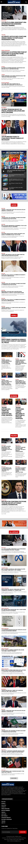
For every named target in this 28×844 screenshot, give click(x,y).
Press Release (5, 50)
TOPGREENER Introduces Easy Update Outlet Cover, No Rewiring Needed (13, 630)
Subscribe (22, 832)
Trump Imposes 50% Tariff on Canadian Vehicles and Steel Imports (6, 411)
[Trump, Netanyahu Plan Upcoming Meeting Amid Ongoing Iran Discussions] (14, 246)
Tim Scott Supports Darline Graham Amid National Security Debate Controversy (20, 449)
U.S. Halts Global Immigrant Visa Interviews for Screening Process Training (13, 24)
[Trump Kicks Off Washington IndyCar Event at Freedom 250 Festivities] (14, 722)
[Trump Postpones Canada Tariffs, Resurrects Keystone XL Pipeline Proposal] (21, 402)
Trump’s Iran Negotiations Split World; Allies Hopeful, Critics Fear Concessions (6, 382)
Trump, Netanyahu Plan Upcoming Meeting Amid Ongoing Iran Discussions (12, 255)
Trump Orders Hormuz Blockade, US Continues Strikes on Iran (6, 362)
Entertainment (5, 82)
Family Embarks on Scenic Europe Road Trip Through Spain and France (13, 76)
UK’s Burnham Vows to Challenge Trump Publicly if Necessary (12, 138)
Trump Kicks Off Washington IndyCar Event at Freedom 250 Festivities (13, 218)
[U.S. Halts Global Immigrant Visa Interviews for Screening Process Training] (14, 13)
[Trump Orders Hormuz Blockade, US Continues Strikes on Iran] (7, 354)
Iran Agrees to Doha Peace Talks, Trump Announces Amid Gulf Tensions (20, 382)
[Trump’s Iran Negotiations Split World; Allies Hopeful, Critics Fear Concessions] (7, 375)
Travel (3, 34)
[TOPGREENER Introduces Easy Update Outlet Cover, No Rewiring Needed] (14, 621)
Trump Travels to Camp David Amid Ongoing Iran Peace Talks (13, 308)
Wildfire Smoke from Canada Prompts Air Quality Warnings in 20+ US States (13, 234)
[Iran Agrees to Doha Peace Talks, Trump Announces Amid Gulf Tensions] (21, 375)
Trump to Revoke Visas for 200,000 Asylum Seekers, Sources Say (13, 210)
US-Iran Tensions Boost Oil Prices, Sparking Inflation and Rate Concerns (13, 110)
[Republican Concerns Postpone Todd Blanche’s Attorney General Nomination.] (14, 489)
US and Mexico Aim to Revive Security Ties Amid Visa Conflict (6, 469)
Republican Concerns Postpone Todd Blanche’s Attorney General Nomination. (13, 503)
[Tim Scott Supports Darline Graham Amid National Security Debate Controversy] (21, 440)
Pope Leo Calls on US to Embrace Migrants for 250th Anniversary (13, 275)
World (3, 66)
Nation (3, 208)
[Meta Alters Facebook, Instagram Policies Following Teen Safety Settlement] (14, 560)
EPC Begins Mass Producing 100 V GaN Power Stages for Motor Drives (13, 610)
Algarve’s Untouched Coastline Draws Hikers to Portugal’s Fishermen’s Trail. (13, 38)
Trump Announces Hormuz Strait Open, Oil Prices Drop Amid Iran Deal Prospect (21, 362)
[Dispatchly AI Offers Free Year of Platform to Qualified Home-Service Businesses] (14, 661)
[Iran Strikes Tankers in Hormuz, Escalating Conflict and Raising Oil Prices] (14, 327)
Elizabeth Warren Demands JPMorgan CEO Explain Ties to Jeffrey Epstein (13, 68)
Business (3, 107)
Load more (13, 778)
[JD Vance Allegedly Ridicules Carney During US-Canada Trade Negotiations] (21, 462)
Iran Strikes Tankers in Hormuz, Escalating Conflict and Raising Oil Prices (13, 341)
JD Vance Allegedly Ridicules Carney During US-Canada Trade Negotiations (20, 470)
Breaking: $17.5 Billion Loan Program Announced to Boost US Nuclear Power (12, 292)
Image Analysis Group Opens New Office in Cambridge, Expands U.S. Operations (12, 590)
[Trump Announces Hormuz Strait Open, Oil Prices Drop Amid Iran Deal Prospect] (21, 354)
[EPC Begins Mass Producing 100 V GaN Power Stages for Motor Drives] (14, 600)
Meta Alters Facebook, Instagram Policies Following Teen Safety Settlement (13, 569)
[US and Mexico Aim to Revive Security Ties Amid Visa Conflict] (7, 462)
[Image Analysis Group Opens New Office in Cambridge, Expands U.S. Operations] (14, 580)
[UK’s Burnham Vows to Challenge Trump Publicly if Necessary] (14, 127)
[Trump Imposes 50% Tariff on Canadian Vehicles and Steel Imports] (7, 402)
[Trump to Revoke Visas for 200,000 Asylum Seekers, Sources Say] (14, 702)
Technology (4, 567)
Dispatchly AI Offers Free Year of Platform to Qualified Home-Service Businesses (14, 53)
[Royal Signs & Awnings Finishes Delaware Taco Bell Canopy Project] (14, 641)
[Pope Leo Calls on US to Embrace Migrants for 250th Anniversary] (14, 266)
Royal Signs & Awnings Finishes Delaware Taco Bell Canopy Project (12, 650)
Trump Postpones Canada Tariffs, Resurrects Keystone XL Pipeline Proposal (20, 413)
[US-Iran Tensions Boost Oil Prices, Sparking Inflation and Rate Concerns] (14, 100)
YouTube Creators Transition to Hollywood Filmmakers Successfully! (11, 84)
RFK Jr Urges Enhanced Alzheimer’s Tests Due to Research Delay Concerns (13, 226)
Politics (3, 20)
